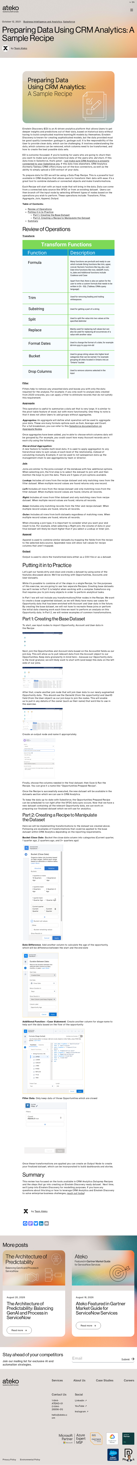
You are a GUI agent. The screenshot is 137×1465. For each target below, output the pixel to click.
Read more (17, 1330)
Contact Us (59, 1394)
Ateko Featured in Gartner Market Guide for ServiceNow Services (100, 1308)
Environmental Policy (30, 1459)
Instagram (80, 1411)
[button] (129, 1458)
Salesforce (69, 21)
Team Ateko (20, 48)
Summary (33, 221)
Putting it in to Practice (40, 212)
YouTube (79, 1406)
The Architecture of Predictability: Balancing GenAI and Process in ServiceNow (30, 1310)
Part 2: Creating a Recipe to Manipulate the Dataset (61, 218)
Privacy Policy (9, 1459)
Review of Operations (40, 209)
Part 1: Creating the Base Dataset (51, 215)
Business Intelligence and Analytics (42, 21)
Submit (125, 1359)
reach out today (75, 1193)
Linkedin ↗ (81, 1400)
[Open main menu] (131, 10)
